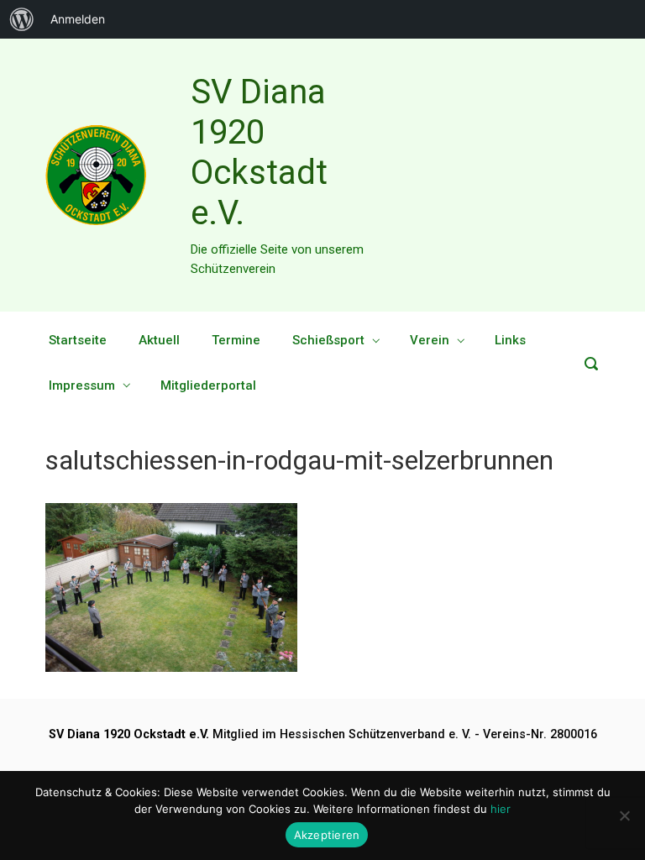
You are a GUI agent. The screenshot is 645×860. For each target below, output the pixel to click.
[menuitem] (22, 19)
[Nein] (624, 815)
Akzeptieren (327, 835)
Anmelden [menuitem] (77, 19)
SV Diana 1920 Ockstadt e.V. (259, 152)
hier (500, 808)
